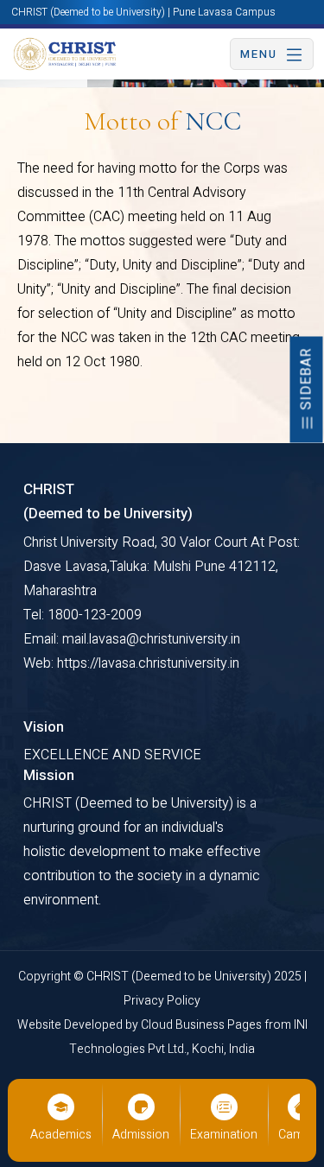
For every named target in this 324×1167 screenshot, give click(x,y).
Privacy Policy (162, 1001)
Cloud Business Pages (202, 1025)
